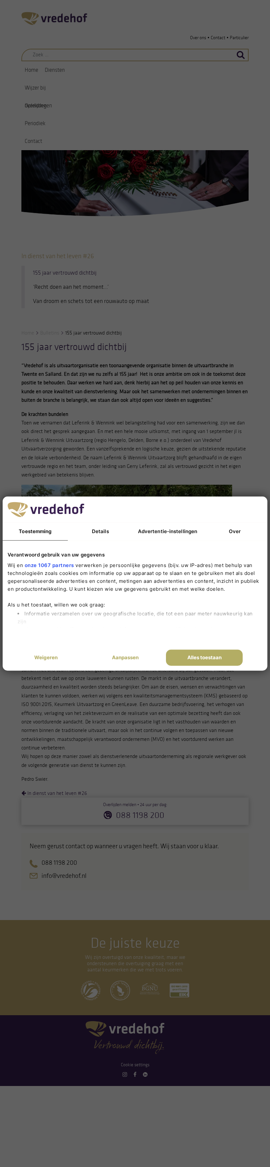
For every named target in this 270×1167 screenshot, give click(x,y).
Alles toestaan (204, 657)
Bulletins (49, 333)
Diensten (55, 70)
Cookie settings (135, 1065)
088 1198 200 (140, 815)
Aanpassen (125, 657)
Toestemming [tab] (35, 531)
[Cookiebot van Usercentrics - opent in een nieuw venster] (214, 509)
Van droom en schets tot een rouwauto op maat (92, 301)
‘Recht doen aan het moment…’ (71, 286)
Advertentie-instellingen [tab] (167, 531)
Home (31, 70)
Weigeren (46, 657)
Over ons (198, 38)
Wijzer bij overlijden (36, 90)
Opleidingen (38, 105)
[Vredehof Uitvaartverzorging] (54, 18)
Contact (218, 38)
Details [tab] (100, 531)
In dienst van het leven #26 (56, 793)
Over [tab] (235, 531)
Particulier (239, 38)
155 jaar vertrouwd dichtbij (64, 272)
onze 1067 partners (49, 565)
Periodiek (35, 123)
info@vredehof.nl (64, 876)
